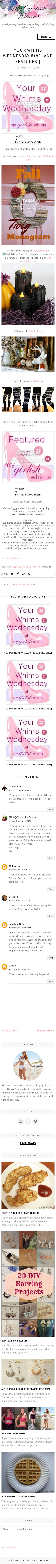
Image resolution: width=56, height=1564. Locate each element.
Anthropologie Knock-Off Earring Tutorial (25, 1389)
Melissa (13, 896)
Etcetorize (38, 380)
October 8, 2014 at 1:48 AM (19, 870)
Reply (51, 809)
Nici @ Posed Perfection (23, 817)
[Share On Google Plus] (23, 573)
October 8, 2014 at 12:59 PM (20, 928)
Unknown (14, 865)
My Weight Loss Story (13, 1433)
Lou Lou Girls (16, 923)
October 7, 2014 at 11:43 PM (20, 821)
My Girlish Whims (28, 12)
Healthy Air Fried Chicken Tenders (20, 1213)
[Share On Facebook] (17, 573)
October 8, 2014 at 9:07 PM (19, 969)
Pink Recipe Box (41, 250)
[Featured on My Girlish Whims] (28, 457)
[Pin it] (28, 573)
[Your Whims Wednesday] (28, 107)
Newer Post (11, 1030)
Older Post (44, 1030)
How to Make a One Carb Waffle (18, 1496)
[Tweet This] (12, 573)
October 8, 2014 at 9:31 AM (19, 900)
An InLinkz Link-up (11, 557)
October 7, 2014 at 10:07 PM (20, 790)
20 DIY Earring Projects (14, 1340)
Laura (12, 965)
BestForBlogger (43, 1560)
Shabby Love (35, 331)
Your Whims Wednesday (22, 584)
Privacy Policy (8, 1547)
